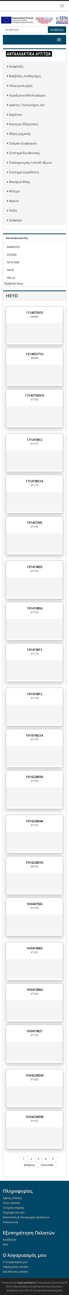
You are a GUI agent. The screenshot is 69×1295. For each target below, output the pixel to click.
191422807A (34, 862)
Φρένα (13, 201)
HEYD (10, 270)
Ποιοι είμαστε (11, 1203)
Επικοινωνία (10, 1222)
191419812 (34, 694)
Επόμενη (29, 1165)
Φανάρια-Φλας (19, 182)
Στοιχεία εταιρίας (13, 1207)
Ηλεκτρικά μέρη (20, 86)
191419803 (34, 567)
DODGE (12, 254)
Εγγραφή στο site (14, 1212)
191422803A (34, 777)
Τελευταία (46, 1165)
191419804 (34, 608)
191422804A (34, 821)
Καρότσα (15, 114)
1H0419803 (34, 948)
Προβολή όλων (13, 283)
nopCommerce (26, 1282)
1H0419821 (34, 1031)
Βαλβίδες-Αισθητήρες (25, 76)
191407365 (34, 522)
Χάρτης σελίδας (12, 1198)
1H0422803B (34, 1117)
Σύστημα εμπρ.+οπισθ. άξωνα (30, 162)
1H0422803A (34, 1075)
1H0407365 (34, 904)
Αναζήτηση (57, 29)
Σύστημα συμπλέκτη (24, 172)
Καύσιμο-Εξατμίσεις (23, 124)
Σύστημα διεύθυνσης (24, 153)
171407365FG (34, 395)
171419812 (34, 440)
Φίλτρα (14, 191)
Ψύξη (13, 210)
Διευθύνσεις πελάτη (15, 1271)
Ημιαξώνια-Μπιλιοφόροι (27, 95)
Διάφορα (15, 220)
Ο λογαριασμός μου (15, 1262)
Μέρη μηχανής (20, 134)
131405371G (35, 354)
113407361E (34, 313)
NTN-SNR (13, 262)
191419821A (34, 735)
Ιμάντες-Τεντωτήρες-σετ (27, 105)
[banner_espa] (34, 20)
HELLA (11, 277)
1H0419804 (34, 990)
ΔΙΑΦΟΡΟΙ (13, 247)
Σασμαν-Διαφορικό (23, 143)
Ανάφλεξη (16, 66)
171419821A (34, 481)
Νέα (5, 1244)
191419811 (34, 650)
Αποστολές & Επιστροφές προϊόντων (26, 1217)
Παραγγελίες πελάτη (15, 1267)
